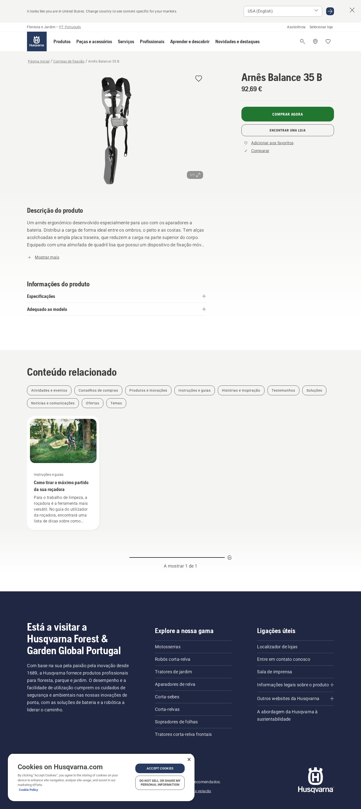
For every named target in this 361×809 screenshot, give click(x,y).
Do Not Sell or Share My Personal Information (159, 782)
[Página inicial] (37, 41)
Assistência (296, 27)
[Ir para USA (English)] (330, 11)
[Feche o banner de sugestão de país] (352, 10)
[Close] (189, 759)
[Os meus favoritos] (328, 41)
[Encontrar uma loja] (315, 41)
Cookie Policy (28, 790)
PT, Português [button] (70, 27)
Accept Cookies (160, 768)
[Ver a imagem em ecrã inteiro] (116, 132)
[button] (62, 41)
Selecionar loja (321, 27)
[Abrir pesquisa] (302, 41)
